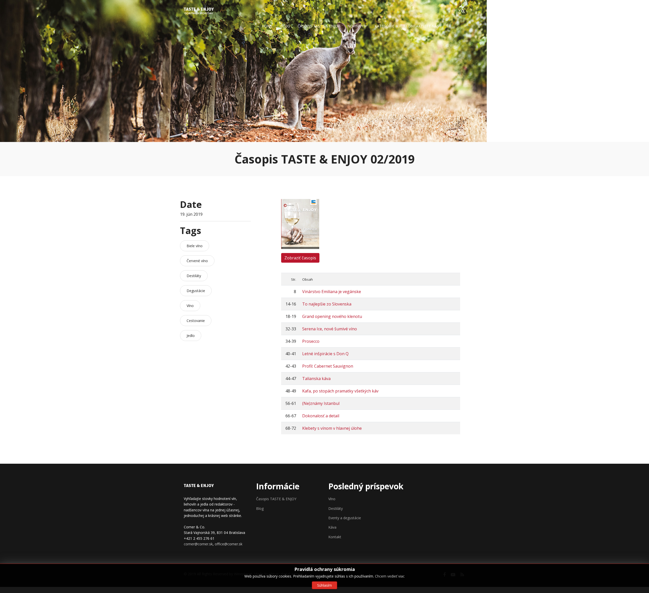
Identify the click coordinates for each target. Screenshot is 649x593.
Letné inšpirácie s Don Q (325, 353)
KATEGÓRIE (384, 26)
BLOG (285, 26)
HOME (267, 26)
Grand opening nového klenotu (332, 316)
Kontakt (334, 536)
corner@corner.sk (198, 544)
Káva (332, 527)
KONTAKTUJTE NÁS (422, 26)
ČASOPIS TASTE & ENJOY (319, 26)
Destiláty (335, 508)
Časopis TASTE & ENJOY (276, 498)
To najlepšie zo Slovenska (326, 304)
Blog (260, 508)
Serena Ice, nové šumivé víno (329, 329)
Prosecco (310, 341)
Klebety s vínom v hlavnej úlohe (332, 428)
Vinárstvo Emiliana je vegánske (331, 291)
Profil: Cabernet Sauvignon (327, 366)
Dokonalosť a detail (320, 416)
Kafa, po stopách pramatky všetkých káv (340, 391)
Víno (331, 498)
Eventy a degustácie (344, 517)
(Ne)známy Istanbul (320, 403)
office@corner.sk (228, 544)
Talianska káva (316, 378)
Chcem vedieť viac (390, 576)
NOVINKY (355, 26)
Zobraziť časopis (300, 258)
